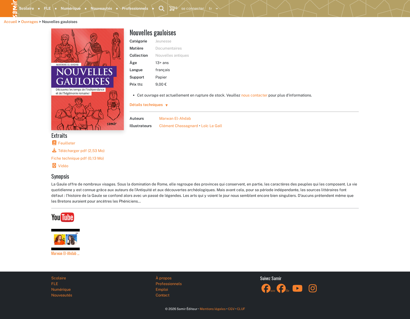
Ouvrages (29, 21)
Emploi (162, 289)
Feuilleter (66, 143)
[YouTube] (297, 291)
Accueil (10, 21)
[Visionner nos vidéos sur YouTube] (62, 216)
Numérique (71, 8)
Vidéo (62, 166)
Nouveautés (101, 8)
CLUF (241, 309)
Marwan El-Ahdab (175, 118)
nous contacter (254, 95)
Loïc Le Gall (211, 126)
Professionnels (135, 8)
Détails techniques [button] (146, 104)
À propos (164, 278)
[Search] (161, 8)
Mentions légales (213, 309)
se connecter (192, 8)
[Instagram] (313, 291)
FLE (47, 8)
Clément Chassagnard (178, 126)
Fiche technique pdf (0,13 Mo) (77, 158)
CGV (231, 309)
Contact (162, 295)
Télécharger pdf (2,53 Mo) (81, 150)
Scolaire (26, 8)
